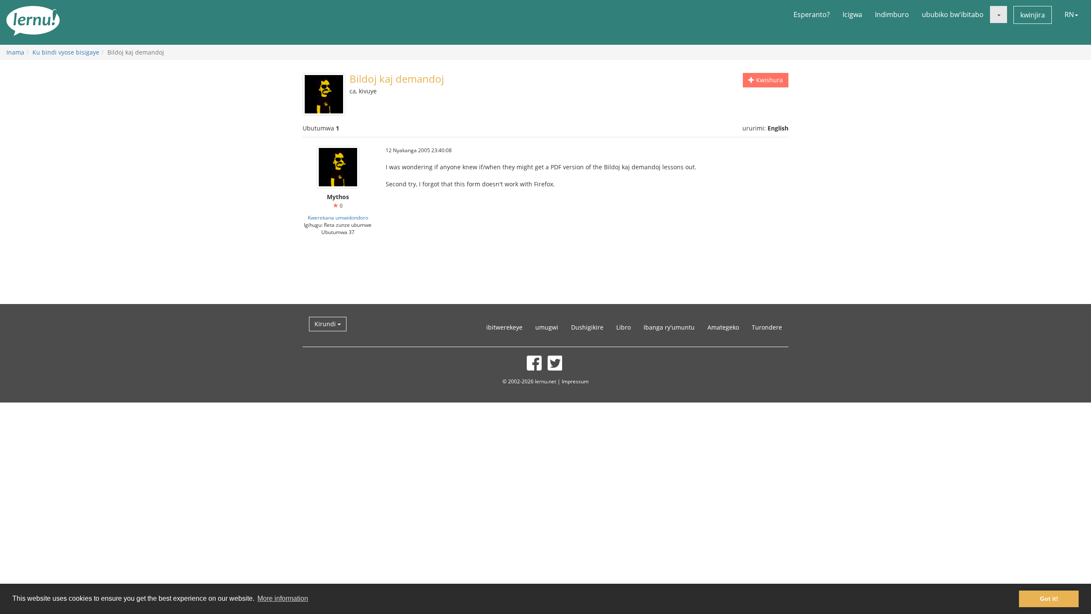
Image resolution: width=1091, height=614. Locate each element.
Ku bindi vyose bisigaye (65, 52)
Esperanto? (812, 14)
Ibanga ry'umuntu (669, 327)
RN (1069, 14)
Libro (623, 327)
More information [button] (282, 598)
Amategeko (723, 327)
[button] (998, 14)
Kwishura (768, 80)
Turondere (767, 327)
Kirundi (326, 324)
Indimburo (892, 14)
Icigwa (852, 14)
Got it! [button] (1049, 598)
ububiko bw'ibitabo (953, 14)
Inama (15, 52)
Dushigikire (587, 327)
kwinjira (1032, 15)
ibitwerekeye (504, 327)
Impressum (575, 381)
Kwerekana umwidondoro (338, 217)
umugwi (546, 327)
